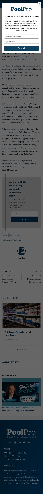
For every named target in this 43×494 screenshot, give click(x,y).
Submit (21, 48)
